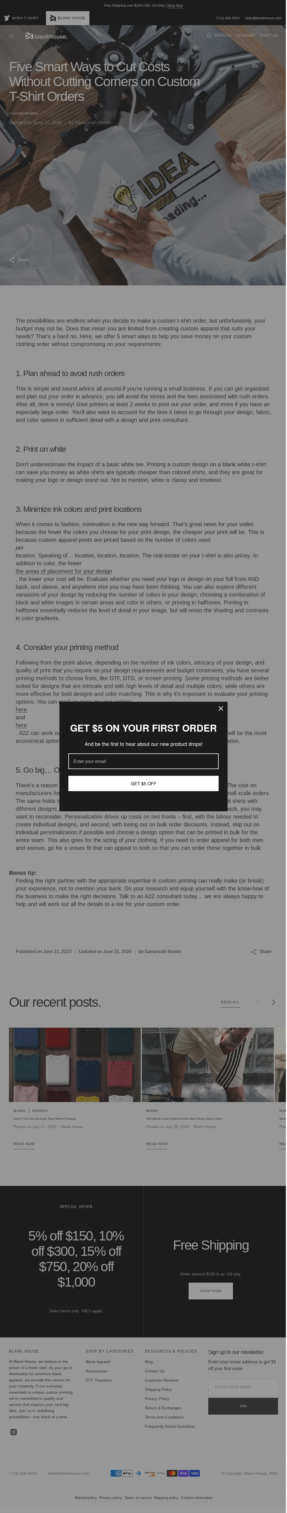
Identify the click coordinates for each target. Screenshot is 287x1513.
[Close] (219, 708)
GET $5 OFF (141, 783)
